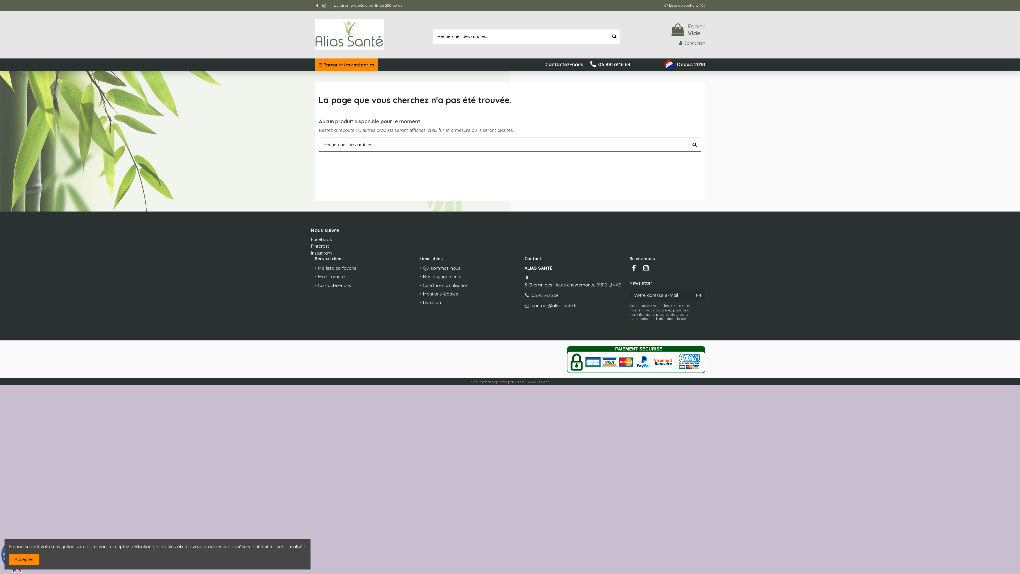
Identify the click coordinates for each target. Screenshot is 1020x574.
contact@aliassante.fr (554, 305)
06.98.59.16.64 (545, 295)
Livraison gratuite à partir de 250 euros (368, 5)
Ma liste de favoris (337, 268)
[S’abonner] (698, 295)
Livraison (432, 302)
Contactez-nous (334, 285)
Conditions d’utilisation (445, 285)
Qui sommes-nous (441, 268)
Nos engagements (442, 276)
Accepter (24, 559)
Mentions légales (440, 294)
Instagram (321, 253)
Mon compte (331, 276)
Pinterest (320, 246)
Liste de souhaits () (686, 5)
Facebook (321, 239)
